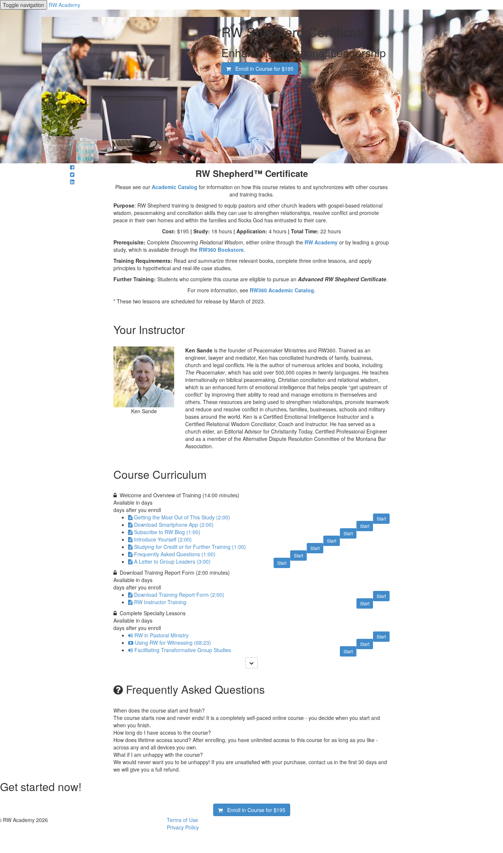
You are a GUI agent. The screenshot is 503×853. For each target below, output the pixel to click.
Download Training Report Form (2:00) (179, 594)
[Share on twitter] (72, 174)
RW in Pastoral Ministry (161, 635)
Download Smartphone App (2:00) (174, 524)
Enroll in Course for (262, 68)
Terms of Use (182, 820)
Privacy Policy (183, 827)
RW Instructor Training (160, 602)
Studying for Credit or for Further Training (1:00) (190, 546)
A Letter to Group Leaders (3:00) (172, 561)
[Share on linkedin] (72, 181)
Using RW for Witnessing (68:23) (173, 642)
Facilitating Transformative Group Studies (182, 650)
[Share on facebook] (72, 167)
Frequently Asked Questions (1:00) (174, 554)
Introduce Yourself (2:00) (163, 539)
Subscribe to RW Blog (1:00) (167, 532)
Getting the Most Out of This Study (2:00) (182, 517)
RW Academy (64, 4)
